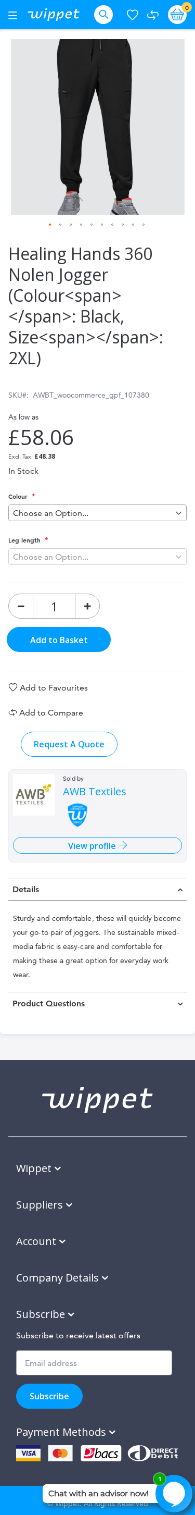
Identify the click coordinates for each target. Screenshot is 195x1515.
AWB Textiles (94, 791)
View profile (93, 846)
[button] (50, 225)
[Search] (105, 14)
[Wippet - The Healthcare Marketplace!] (54, 14)
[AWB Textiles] (34, 795)
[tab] (97, 889)
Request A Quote (69, 744)
